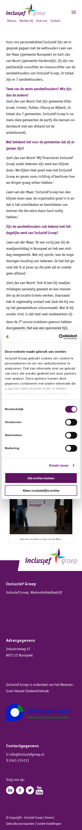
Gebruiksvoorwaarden (20, 823)
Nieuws (11, 20)
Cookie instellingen (49, 823)
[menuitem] (64, 12)
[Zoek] (64, 12)
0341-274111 (19, 760)
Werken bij (26, 20)
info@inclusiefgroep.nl (27, 754)
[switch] (71, 422)
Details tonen (59, 465)
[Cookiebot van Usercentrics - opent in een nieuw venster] (59, 337)
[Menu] (73, 12)
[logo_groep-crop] (34, 10)
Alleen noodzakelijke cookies (41, 490)
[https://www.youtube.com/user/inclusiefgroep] (39, 790)
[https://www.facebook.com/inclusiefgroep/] (20, 790)
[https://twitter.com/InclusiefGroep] (30, 790)
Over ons (41, 20)
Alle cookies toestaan (41, 478)
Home (49, 817)
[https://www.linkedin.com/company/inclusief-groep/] (10, 790)
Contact (55, 20)
